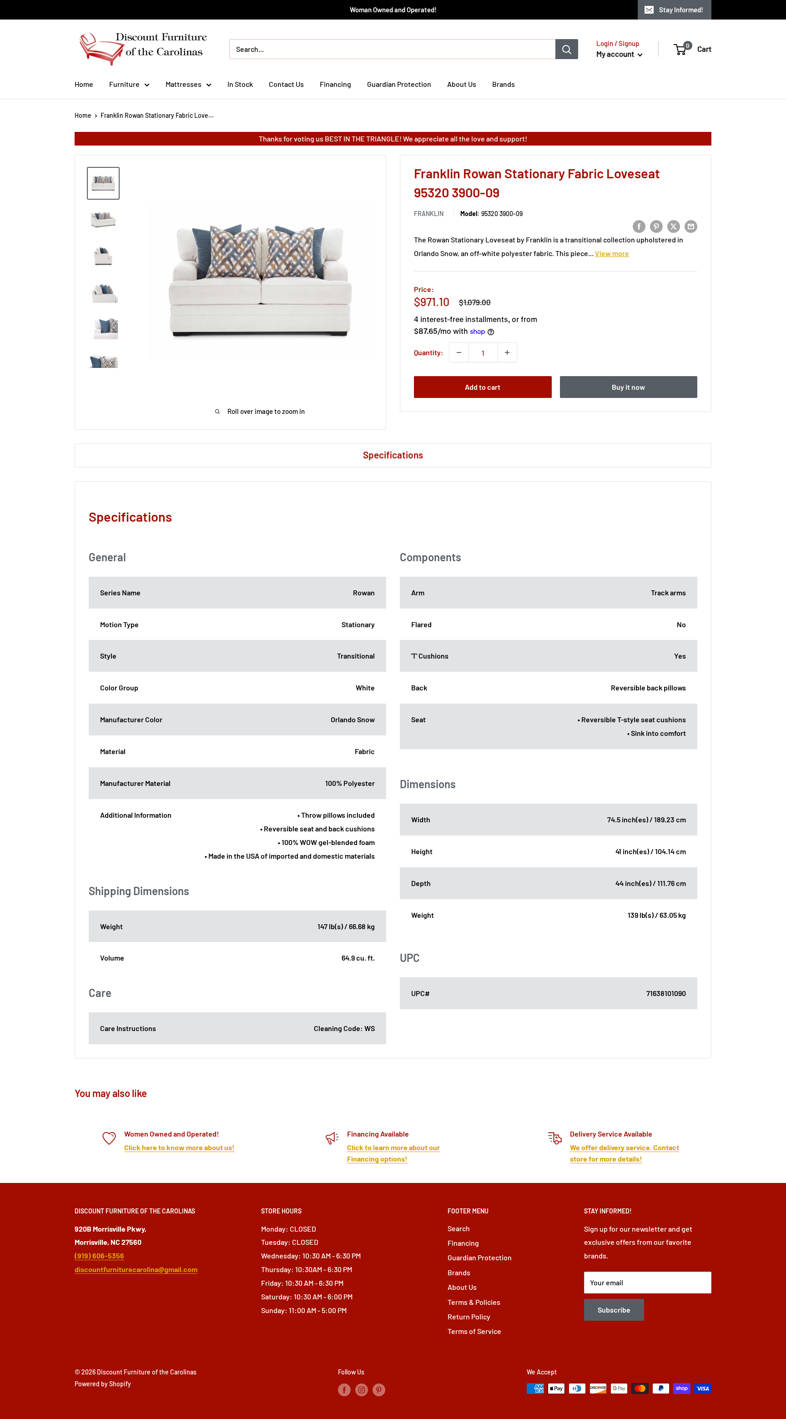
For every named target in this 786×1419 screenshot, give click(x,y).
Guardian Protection (399, 84)
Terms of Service (474, 1331)
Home (84, 84)
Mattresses (184, 84)
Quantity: (428, 352)
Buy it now (628, 386)
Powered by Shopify (103, 1384)
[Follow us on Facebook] (344, 1389)
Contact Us (286, 84)
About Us (461, 84)
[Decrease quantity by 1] (459, 352)
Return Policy (469, 1316)
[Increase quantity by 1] (507, 352)
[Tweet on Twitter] (673, 226)
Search (459, 1228)
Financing (335, 84)
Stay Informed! (681, 9)
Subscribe (614, 1309)
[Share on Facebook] (639, 226)
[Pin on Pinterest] (656, 226)
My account (615, 53)
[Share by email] (691, 226)
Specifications (393, 454)
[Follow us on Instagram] (361, 1389)
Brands (503, 84)
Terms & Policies (474, 1302)
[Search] (566, 49)
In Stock (240, 84)
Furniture (124, 84)
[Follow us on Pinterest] (379, 1389)
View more (612, 253)
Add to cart (482, 386)
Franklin (428, 213)
